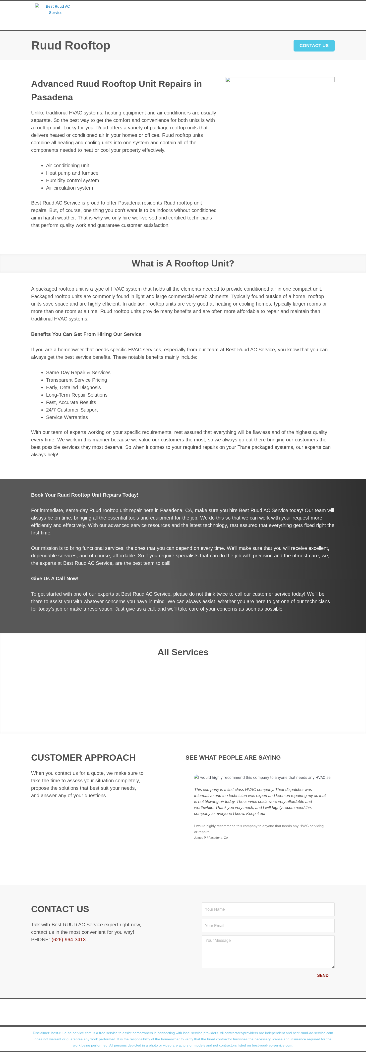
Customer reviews (201, 9)
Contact (180, 21)
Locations (248, 9)
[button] (7, 688)
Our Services (151, 9)
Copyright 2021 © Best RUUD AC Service (180, 1019)
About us (112, 9)
